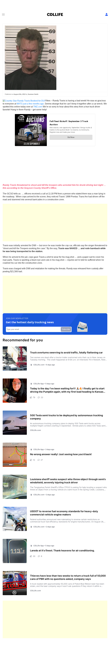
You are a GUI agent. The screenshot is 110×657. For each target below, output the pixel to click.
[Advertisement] (55, 222)
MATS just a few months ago (30, 104)
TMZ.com (37, 106)
